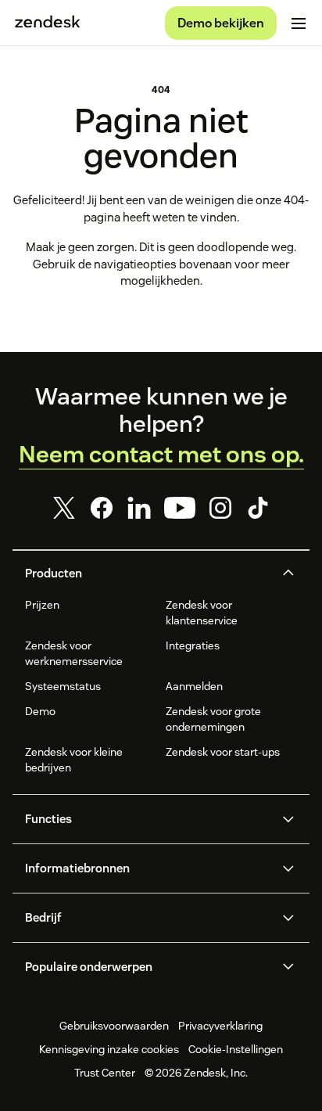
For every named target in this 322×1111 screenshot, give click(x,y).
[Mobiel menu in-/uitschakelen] (298, 23)
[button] (147, 573)
